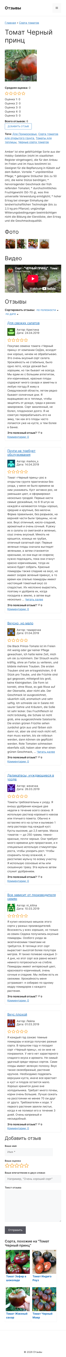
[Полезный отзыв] (38, 432)
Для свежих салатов (23, 323)
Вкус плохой (17, 1014)
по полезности (46, 310)
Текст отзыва (13, 1187)
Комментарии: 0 (18, 437)
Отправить (15, 1230)
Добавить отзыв (18, 126)
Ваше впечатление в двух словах (25, 1172)
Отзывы (13, 8)
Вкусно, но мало (20, 623)
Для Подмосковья (24, 134)
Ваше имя (11, 1145)
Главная (10, 22)
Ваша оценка (13, 1160)
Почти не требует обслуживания (21, 453)
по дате (11, 314)
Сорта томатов (29, 22)
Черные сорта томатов (33, 142)
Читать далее (34, 599)
